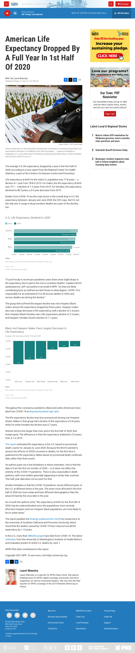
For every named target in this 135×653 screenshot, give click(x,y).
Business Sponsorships (57, 617)
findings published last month (45, 519)
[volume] (15, 13)
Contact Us (52, 629)
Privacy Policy (109, 611)
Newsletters (81, 629)
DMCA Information (83, 611)
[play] (7, 13)
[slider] (19, 13)
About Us (52, 611)
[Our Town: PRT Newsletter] (110, 77)
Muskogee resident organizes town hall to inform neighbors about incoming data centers (112, 161)
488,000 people (36, 535)
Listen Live (80, 617)
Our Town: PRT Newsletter (110, 95)
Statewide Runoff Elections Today (111, 150)
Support (107, 623)
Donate (124, 4)
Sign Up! (110, 113)
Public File (108, 617)
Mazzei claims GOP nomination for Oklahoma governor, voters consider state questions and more (112, 138)
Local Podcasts (82, 623)
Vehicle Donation (111, 629)
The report (10, 444)
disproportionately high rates (44, 411)
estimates (10, 539)
